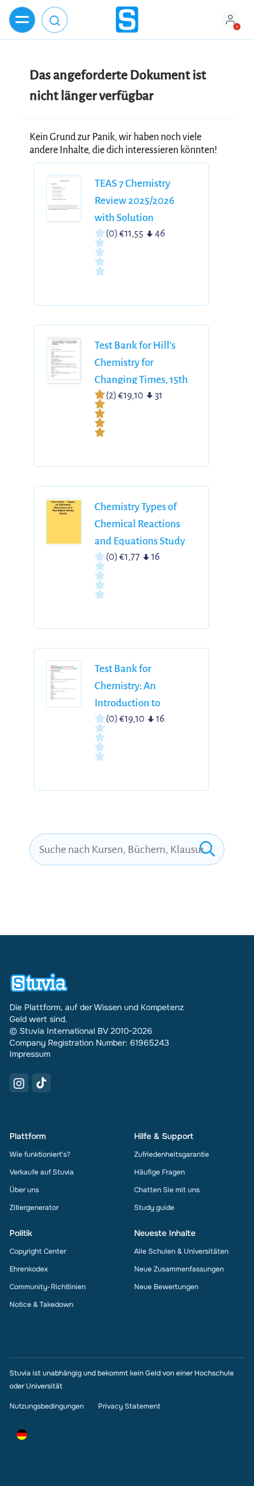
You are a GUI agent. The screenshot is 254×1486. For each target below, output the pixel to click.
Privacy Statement (129, 1406)
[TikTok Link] (41, 1082)
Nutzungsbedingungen (46, 1406)
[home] (127, 19)
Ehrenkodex (28, 1269)
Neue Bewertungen (166, 1287)
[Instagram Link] (18, 1082)
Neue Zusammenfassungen (179, 1269)
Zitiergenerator (33, 1207)
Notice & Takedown (41, 1304)
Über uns (24, 1190)
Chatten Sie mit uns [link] (167, 1190)
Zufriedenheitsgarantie (171, 1154)
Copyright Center (37, 1251)
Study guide (154, 1207)
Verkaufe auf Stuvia (41, 1172)
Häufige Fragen (159, 1172)
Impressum (29, 1054)
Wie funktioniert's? (39, 1154)
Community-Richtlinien (47, 1287)
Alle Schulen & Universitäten (181, 1251)
